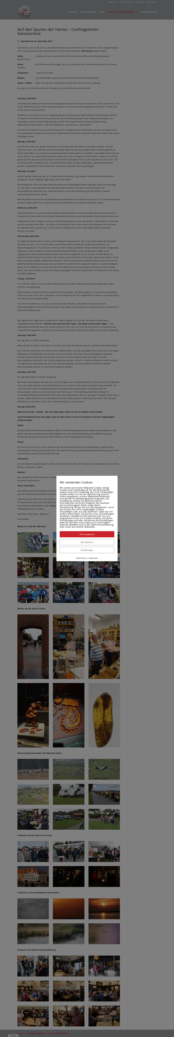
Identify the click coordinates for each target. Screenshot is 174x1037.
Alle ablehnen (87, 542)
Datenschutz (81, 558)
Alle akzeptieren (87, 534)
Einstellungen (87, 550)
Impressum (93, 558)
